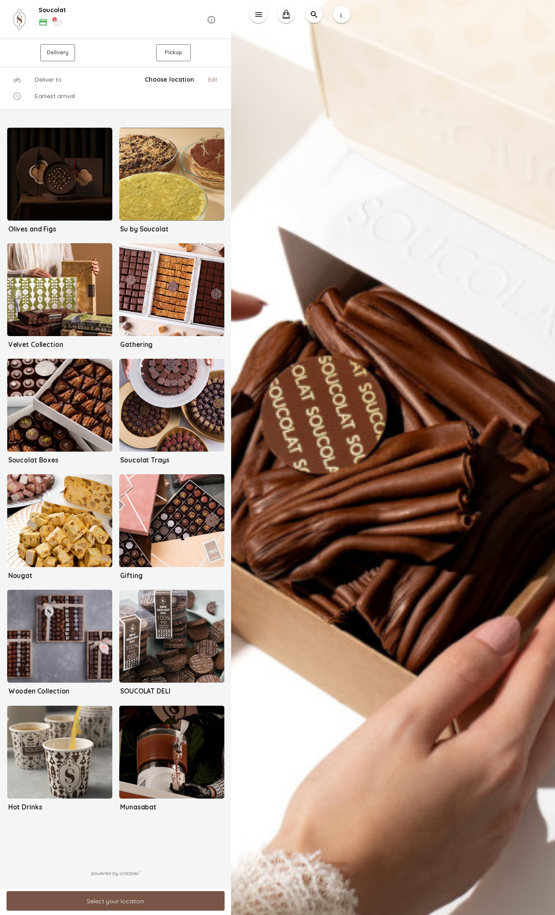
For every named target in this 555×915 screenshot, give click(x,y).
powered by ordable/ (115, 873)
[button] (115, 19)
